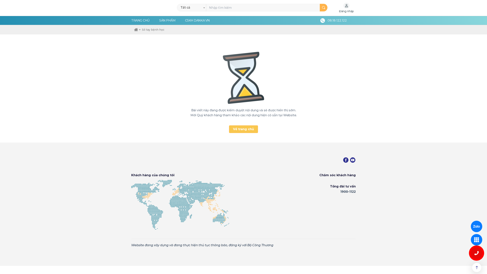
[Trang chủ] (136, 30)
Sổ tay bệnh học (153, 29)
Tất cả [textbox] (185, 7)
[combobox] (192, 7)
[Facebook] (346, 160)
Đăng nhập (346, 11)
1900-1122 (348, 192)
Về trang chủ (243, 129)
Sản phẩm (167, 20)
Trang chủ (140, 20)
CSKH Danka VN (197, 20)
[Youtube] (352, 160)
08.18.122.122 (337, 20)
